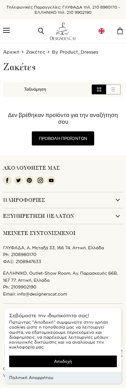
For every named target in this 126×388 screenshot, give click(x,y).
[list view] (113, 89)
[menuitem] (101, 31)
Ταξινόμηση (35, 89)
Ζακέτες (35, 52)
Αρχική (11, 52)
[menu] (101, 31)
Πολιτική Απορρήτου (31, 377)
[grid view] (99, 89)
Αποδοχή (63, 361)
